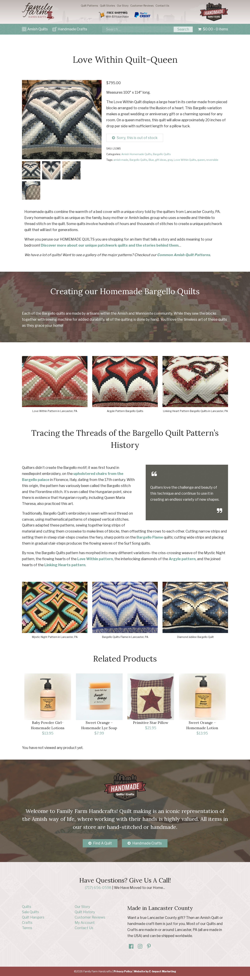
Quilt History (85, 912)
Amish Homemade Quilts (136, 154)
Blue (151, 159)
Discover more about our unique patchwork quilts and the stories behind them (109, 245)
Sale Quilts (30, 912)
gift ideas (160, 159)
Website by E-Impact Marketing (155, 971)
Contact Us (162, 5)
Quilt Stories (107, 5)
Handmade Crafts (72, 29)
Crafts (27, 922)
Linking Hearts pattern (64, 565)
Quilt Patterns (89, 5)
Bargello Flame (150, 537)
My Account (85, 922)
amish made (120, 159)
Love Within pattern (95, 559)
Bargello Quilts (162, 154)
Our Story (122, 5)
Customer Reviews (142, 5)
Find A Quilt (102, 843)
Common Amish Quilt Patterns (183, 255)
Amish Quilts (37, 29)
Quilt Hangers (33, 917)
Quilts (26, 906)
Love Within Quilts (185, 159)
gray (170, 159)
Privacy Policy (123, 971)
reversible (212, 159)
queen (201, 159)
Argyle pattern (182, 559)
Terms (27, 928)
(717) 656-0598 (98, 887)
